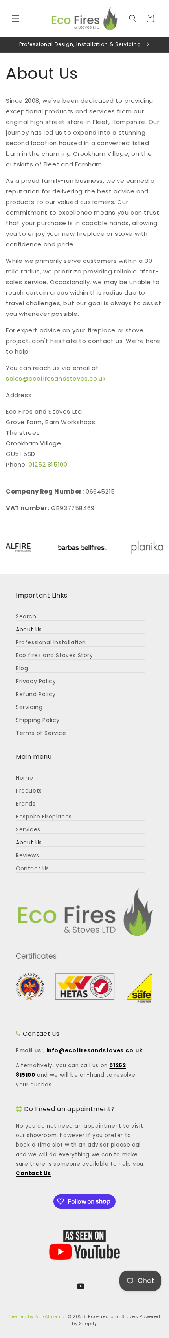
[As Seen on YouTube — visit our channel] (84, 1245)
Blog (22, 668)
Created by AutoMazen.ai (37, 1317)
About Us (29, 629)
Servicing (29, 707)
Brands (26, 804)
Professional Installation (51, 642)
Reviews (27, 855)
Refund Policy (36, 694)
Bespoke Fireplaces (44, 816)
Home (24, 778)
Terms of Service (41, 733)
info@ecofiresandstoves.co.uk (94, 1050)
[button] (15, 18)
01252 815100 (48, 464)
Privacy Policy (36, 681)
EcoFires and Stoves (113, 1316)
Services (28, 829)
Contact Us (32, 868)
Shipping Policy (38, 720)
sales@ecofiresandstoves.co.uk (55, 378)
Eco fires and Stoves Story (54, 655)
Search (26, 616)
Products (29, 791)
